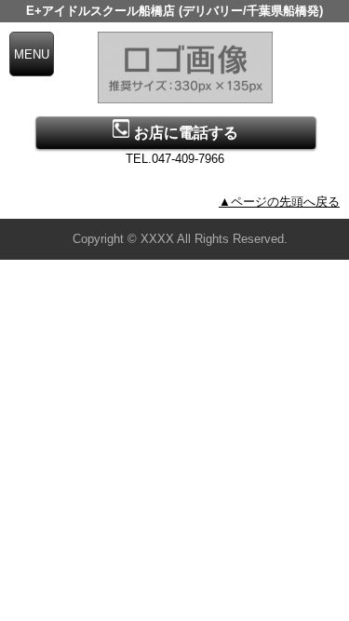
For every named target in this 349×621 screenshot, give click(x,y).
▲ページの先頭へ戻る (279, 202)
